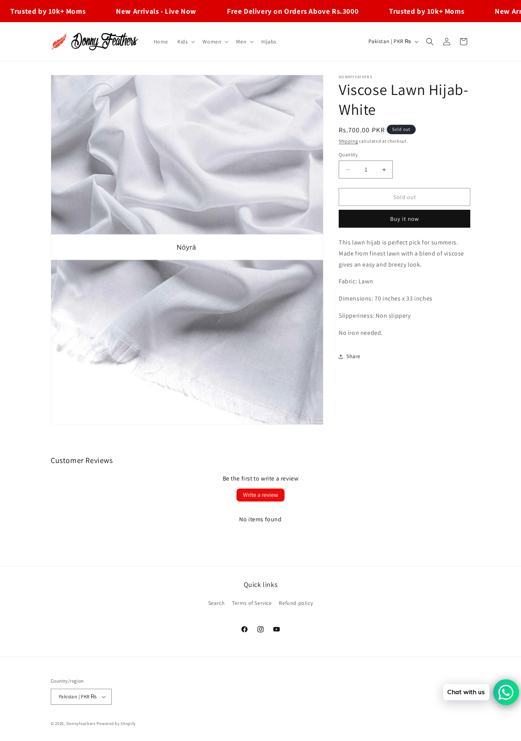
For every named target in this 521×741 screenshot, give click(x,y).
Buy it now (404, 218)
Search (216, 603)
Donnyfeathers (81, 723)
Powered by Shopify (116, 723)
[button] (185, 42)
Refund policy (296, 603)
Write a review (260, 495)
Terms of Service (252, 603)
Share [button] (353, 356)
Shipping (348, 141)
